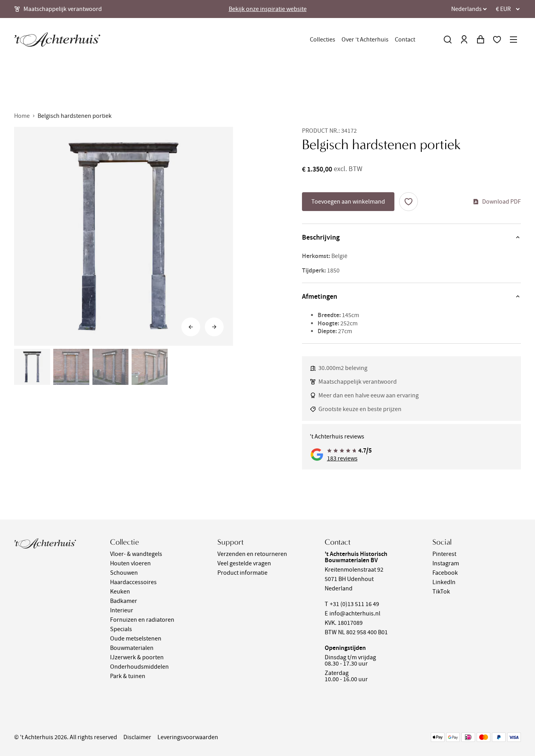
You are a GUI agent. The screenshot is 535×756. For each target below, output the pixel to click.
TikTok (441, 591)
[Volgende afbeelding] (214, 327)
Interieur (121, 610)
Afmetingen (319, 296)
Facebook (445, 573)
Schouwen (124, 573)
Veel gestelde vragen (244, 563)
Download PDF (501, 202)
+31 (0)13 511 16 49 (354, 604)
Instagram (445, 563)
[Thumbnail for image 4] (150, 367)
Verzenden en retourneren (252, 554)
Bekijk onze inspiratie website (268, 9)
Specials (121, 629)
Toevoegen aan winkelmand (348, 202)
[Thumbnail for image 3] (110, 367)
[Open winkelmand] (480, 39)
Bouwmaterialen (132, 648)
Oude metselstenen (135, 638)
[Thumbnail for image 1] (32, 367)
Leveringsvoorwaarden (187, 737)
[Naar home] (57, 39)
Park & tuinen (127, 676)
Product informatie (242, 573)
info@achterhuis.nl (354, 613)
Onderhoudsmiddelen (139, 667)
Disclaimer (137, 737)
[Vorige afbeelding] (190, 327)
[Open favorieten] (497, 39)
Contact (405, 39)
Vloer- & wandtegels (136, 554)
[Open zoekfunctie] (447, 39)
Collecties (322, 39)
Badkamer (123, 601)
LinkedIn (443, 582)
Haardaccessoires (133, 582)
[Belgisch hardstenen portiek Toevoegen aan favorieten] (408, 201)
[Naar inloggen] (464, 39)
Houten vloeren (130, 563)
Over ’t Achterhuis (365, 39)
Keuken (120, 591)
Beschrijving (321, 237)
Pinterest (444, 554)
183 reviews (342, 458)
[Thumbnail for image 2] (71, 367)
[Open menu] (513, 39)
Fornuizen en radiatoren (142, 620)
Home (22, 116)
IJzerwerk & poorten (137, 657)
